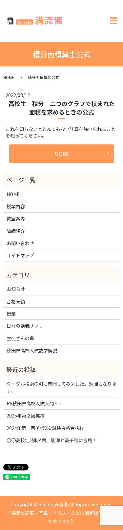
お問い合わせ (20, 243)
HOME (8, 77)
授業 (11, 313)
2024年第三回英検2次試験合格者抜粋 (45, 428)
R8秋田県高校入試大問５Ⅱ (34, 403)
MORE (61, 154)
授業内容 (16, 206)
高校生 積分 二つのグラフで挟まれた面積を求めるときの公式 (62, 107)
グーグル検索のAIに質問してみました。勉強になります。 (61, 387)
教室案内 (16, 218)
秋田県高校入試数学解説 (32, 350)
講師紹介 (16, 231)
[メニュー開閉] (113, 20)
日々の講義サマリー (27, 325)
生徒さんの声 (20, 338)
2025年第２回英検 (26, 415)
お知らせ (16, 289)
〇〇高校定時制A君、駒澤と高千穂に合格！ (52, 440)
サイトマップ (20, 255)
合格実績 (16, 301)
